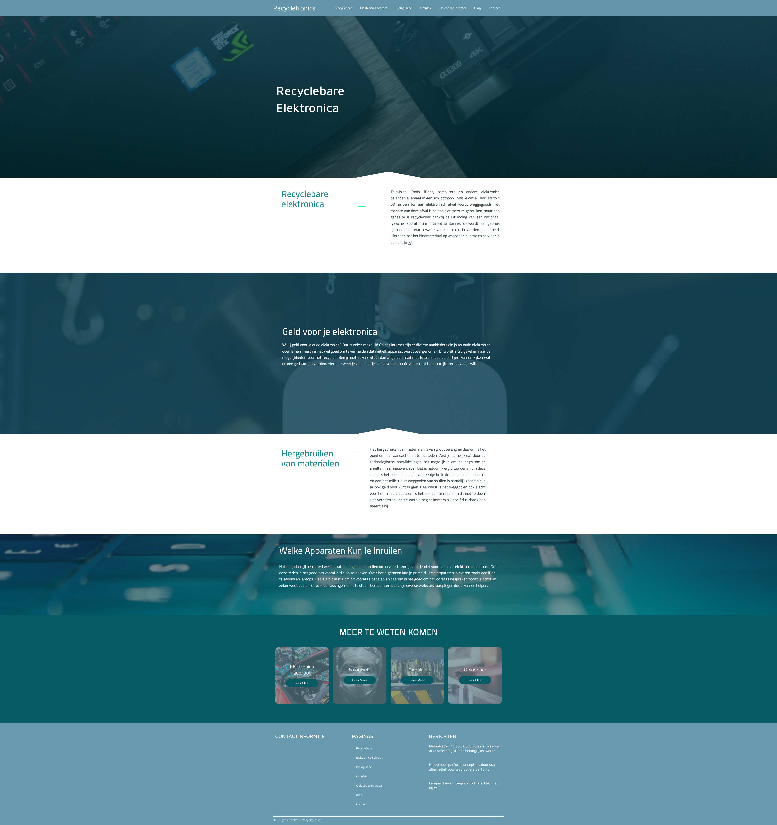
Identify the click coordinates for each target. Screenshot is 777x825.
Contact (494, 8)
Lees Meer (302, 683)
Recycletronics (294, 8)
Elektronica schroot (373, 8)
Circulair (425, 8)
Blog (477, 8)
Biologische (404, 8)
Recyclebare (343, 8)
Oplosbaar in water (452, 8)
